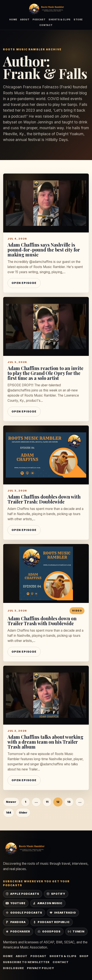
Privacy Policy (40, 968)
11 (47, 801)
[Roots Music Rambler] (46, 9)
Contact (45, 25)
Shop (84, 956)
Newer (11, 801)
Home (13, 19)
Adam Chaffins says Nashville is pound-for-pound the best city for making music (43, 250)
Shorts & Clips (60, 19)
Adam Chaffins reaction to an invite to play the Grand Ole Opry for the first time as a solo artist (45, 373)
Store (78, 19)
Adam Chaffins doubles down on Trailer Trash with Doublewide (42, 620)
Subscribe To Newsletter (26, 962)
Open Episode (24, 283)
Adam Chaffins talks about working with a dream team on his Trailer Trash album (45, 742)
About (25, 19)
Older (23, 812)
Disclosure (13, 968)
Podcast (39, 19)
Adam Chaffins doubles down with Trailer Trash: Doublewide (43, 499)
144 (8, 812)
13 (69, 801)
